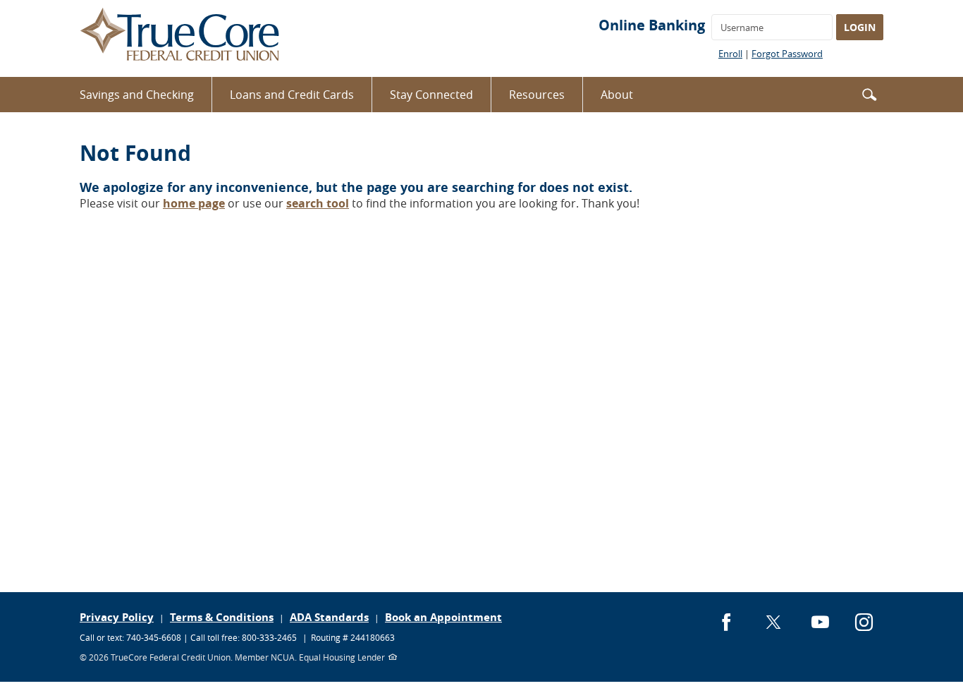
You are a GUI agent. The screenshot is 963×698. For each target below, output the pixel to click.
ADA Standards (329, 617)
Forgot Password (787, 53)
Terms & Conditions (222, 617)
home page (194, 203)
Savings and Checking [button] (137, 94)
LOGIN (860, 27)
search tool (317, 203)
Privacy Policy (117, 617)
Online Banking (652, 25)
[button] (868, 93)
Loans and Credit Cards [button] (292, 94)
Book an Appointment (443, 617)
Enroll (730, 53)
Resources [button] (537, 94)
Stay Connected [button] (431, 94)
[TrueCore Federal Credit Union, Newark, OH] (180, 38)
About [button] (617, 94)
